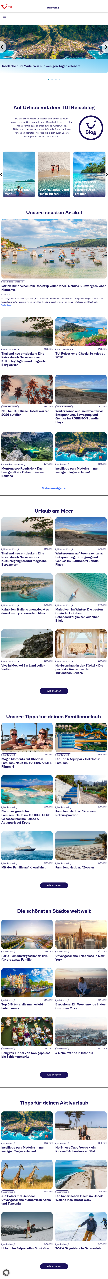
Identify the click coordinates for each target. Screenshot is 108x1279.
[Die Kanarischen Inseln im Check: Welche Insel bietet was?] (81, 1188)
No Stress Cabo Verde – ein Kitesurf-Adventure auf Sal (75, 1149)
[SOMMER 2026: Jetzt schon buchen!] (54, 174)
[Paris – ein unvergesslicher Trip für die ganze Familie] (27, 948)
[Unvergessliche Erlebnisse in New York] (81, 948)
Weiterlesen (6, 305)
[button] (6, 1273)
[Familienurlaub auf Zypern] (81, 859)
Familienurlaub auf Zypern (74, 867)
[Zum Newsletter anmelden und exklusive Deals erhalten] (89, 174)
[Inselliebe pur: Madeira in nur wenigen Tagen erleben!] (81, 460)
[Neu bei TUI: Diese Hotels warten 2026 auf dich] (27, 403)
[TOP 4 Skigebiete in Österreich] (81, 1240)
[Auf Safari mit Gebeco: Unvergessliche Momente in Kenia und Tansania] (27, 1188)
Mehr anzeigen (52, 488)
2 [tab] (52, 79)
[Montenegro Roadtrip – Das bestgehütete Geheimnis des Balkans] (27, 460)
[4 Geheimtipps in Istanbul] (81, 1045)
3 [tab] (56, 79)
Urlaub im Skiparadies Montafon (25, 1248)
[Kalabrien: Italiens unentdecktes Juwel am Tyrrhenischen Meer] (27, 601)
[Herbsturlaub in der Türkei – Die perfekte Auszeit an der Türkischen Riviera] (81, 657)
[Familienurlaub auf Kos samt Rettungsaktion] (81, 803)
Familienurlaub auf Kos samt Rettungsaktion (76, 813)
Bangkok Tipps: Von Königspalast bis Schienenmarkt (25, 1054)
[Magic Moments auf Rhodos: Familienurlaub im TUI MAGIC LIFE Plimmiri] (27, 751)
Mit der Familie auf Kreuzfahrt (23, 867)
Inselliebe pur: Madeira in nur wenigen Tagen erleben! (76, 470)
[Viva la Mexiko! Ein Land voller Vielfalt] (27, 657)
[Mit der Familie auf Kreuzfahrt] (27, 859)
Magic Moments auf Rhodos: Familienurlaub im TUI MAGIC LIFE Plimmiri (26, 762)
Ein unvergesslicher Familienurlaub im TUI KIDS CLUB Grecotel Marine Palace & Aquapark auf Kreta (25, 817)
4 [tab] (59, 79)
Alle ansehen (54, 691)
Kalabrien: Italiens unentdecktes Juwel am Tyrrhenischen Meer (25, 611)
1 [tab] (48, 79)
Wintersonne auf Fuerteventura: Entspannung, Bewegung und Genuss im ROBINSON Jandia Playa (79, 416)
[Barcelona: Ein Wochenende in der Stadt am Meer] (81, 996)
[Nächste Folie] (105, 47)
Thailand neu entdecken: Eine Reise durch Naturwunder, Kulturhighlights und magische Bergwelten (24, 359)
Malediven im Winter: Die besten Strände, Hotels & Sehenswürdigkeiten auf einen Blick (79, 615)
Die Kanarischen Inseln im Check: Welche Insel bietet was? (79, 1197)
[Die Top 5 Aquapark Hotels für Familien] (81, 751)
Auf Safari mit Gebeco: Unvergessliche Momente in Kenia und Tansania (26, 1199)
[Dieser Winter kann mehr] (19, 174)
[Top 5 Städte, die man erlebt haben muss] (27, 996)
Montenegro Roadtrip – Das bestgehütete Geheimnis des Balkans (22, 472)
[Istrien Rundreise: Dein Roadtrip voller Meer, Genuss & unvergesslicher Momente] (54, 248)
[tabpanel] (54, 49)
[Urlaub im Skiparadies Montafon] (27, 1240)
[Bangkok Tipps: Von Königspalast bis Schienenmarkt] (27, 1045)
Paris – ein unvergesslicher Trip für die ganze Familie (24, 957)
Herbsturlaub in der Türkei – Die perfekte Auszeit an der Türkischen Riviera (79, 669)
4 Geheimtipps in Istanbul (74, 1053)
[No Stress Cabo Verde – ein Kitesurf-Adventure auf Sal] (81, 1139)
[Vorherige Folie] (3, 47)
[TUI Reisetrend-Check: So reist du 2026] (81, 345)
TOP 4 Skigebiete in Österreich (78, 1248)
